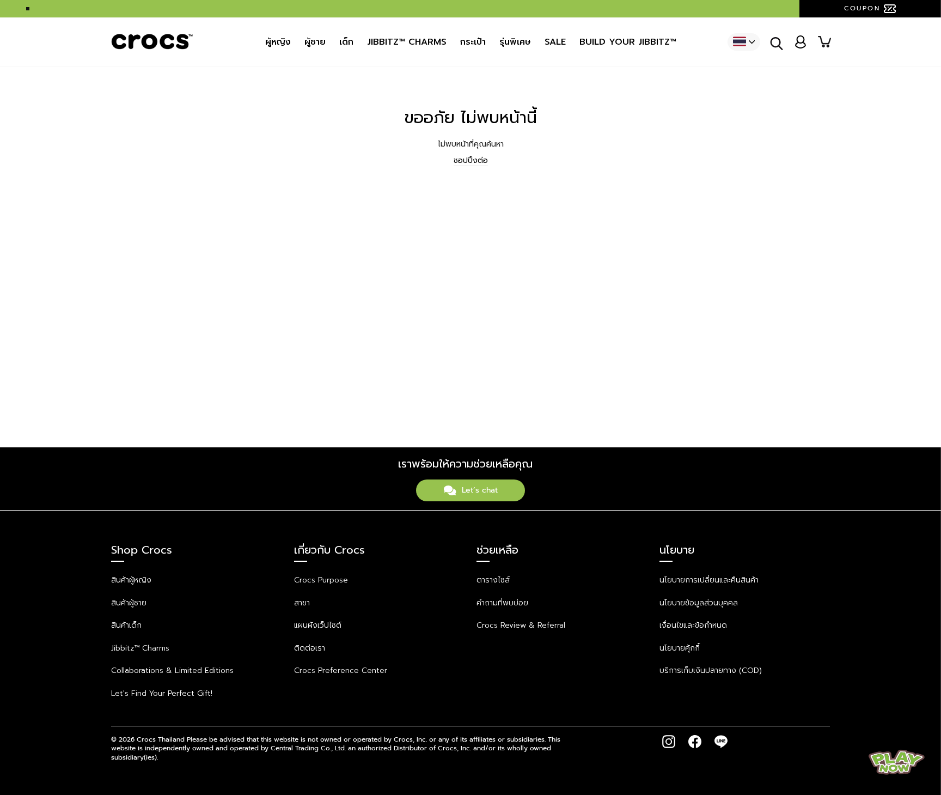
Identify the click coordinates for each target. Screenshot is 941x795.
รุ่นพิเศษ (515, 41)
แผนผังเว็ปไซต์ (317, 625)
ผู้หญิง (278, 41)
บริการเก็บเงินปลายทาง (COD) (710, 670)
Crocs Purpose (321, 580)
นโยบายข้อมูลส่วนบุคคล (698, 603)
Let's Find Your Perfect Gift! (161, 693)
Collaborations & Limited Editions (172, 670)
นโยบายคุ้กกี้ (679, 648)
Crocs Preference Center (340, 670)
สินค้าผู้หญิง (131, 580)
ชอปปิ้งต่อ (471, 160)
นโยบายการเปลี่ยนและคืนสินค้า (709, 580)
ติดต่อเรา (309, 648)
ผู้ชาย (315, 41)
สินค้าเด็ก (126, 625)
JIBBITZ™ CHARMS (407, 41)
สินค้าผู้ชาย (128, 603)
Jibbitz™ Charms (140, 648)
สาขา (302, 603)
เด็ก (346, 41)
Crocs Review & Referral (520, 625)
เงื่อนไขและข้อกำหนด (693, 625)
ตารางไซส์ (493, 580)
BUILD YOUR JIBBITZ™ (627, 41)
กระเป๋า (473, 41)
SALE (555, 41)
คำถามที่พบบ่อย (502, 603)
